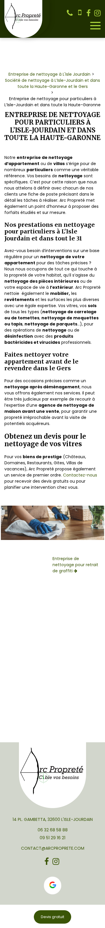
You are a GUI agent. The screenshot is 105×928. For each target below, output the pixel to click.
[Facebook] (88, 13)
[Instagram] (97, 13)
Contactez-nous (80, 475)
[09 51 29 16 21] (80, 13)
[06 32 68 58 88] (71, 13)
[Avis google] (52, 885)
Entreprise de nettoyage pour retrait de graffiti (75, 565)
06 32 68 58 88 (53, 830)
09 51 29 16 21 (52, 838)
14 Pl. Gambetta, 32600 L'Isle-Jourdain (53, 819)
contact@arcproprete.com (52, 848)
